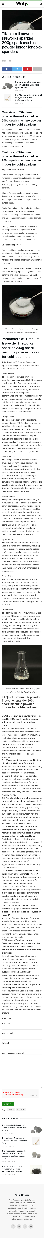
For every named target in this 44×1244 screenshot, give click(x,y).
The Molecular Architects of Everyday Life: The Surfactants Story (28, 98)
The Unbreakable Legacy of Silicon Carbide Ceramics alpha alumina (28, 85)
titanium (21, 1110)
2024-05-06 (6, 61)
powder (11, 1110)
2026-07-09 (7, 1161)
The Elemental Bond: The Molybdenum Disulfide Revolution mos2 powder (12, 1169)
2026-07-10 (19, 103)
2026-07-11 (19, 90)
